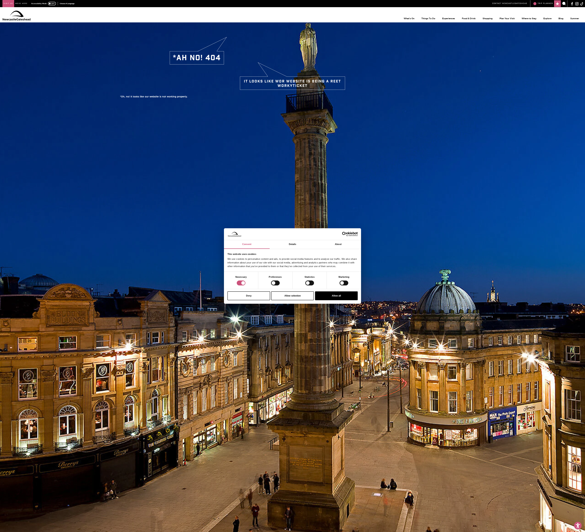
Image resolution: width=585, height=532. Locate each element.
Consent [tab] (246, 244)
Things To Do (428, 18)
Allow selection (292, 295)
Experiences (448, 18)
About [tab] (338, 244)
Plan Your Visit (507, 18)
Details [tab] (292, 244)
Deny (249, 295)
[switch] (275, 283)
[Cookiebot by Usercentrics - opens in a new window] (344, 234)
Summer (574, 18)
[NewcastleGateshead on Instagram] (577, 3)
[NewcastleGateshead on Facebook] (572, 3)
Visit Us (8, 3)
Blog (560, 18)
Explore (547, 18)
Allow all (336, 295)
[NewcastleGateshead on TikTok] (581, 3)
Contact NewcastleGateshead (509, 3)
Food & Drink (469, 18)
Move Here (21, 3)
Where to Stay (529, 18)
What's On (409, 18)
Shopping (488, 18)
